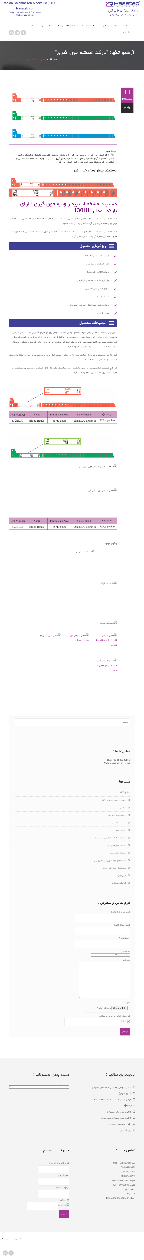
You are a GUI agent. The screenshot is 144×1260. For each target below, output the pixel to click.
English (126, 32)
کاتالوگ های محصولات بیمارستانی (116, 1118)
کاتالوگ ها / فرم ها (68, 26)
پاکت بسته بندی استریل (120, 1124)
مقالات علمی (47, 26)
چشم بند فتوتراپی (118, 823)
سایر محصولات (89, 26)
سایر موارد (121, 876)
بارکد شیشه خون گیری (99, 155)
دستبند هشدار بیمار (117, 853)
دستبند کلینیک (46, 158)
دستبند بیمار (120, 830)
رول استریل (125, 1130)
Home (53, 59)
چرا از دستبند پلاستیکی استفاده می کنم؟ (112, 1100)
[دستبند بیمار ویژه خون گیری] (63, 116)
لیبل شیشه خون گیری (67, 162)
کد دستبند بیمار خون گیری (91, 162)
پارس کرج (4, 1239)
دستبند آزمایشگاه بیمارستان (93, 158)
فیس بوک (130, 1194)
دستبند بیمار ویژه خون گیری (94, 170)
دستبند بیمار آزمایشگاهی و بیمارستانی (110, 838)
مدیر (108, 151)
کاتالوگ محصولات (119, 883)
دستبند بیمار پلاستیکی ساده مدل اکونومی (111, 1087)
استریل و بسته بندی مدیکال (114, 800)
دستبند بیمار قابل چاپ (116, 845)
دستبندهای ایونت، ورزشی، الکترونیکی (110, 860)
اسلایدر (123, 808)
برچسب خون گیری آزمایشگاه (73, 155)
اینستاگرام (130, 1189)
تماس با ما (30, 26)
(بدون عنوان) (125, 1093)
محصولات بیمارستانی (111, 26)
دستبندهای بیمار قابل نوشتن (114, 868)
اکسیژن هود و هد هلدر (116, 815)
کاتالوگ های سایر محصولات (119, 1112)
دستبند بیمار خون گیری (67, 158)
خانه (128, 26)
